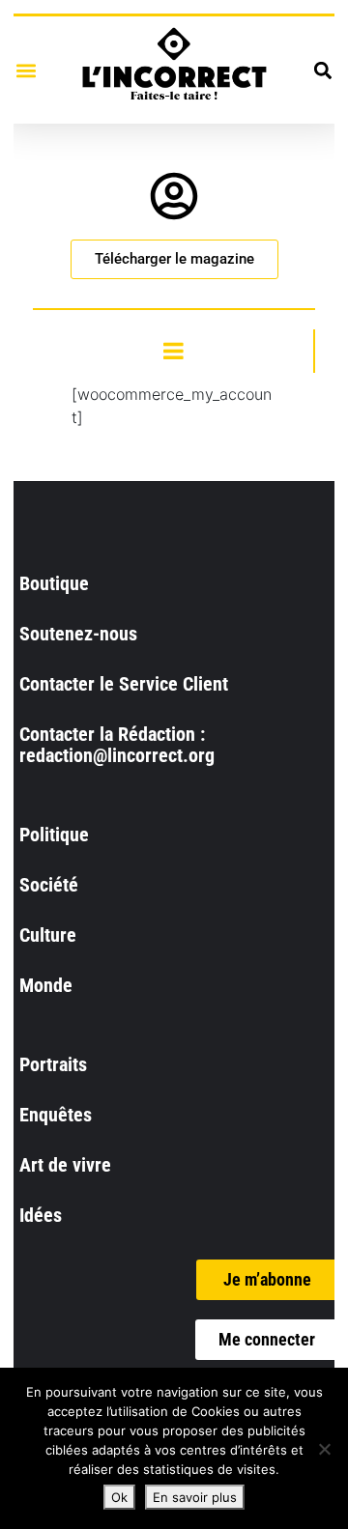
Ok (119, 1497)
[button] (26, 70)
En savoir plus (195, 1497)
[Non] (324, 1448)
